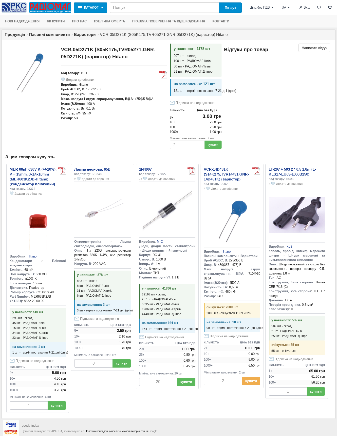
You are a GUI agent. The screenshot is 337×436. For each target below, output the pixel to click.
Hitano (83, 84)
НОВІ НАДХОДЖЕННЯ (22, 21)
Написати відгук (314, 48)
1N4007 (145, 169)
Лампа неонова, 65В (92, 169)
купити (213, 145)
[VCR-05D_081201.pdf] (163, 75)
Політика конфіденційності (101, 431)
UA (284, 7)
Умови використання (135, 431)
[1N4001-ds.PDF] (191, 171)
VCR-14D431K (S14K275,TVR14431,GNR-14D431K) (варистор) (226, 174)
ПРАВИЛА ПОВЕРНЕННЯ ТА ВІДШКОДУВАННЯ (168, 21)
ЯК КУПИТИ (56, 21)
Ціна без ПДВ (260, 7)
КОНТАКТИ (220, 21)
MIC (160, 241)
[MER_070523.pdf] (62, 171)
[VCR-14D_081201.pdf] (256, 171)
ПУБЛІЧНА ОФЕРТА (109, 21)
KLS (289, 246)
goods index (30, 425)
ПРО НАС (79, 21)
